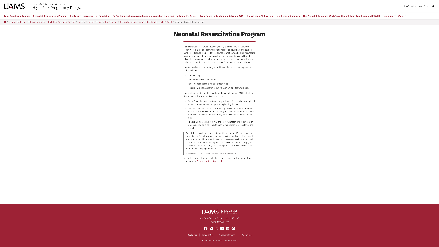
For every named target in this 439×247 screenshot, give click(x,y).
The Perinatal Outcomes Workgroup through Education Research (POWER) (341, 16)
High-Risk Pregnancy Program (58, 7)
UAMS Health (410, 6)
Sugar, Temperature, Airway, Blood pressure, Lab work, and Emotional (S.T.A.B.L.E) (155, 16)
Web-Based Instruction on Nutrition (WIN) (222, 16)
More (401, 16)
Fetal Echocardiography (288, 16)
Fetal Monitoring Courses (17, 16)
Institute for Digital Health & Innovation (48, 4)
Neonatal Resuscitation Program (50, 16)
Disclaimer (192, 235)
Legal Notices (246, 235)
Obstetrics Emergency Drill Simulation (90, 16)
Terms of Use (208, 235)
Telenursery (389, 16)
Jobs (420, 6)
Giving (426, 6)
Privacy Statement (226, 235)
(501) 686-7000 (223, 222)
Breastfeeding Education (260, 16)
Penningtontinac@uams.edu (210, 161)
